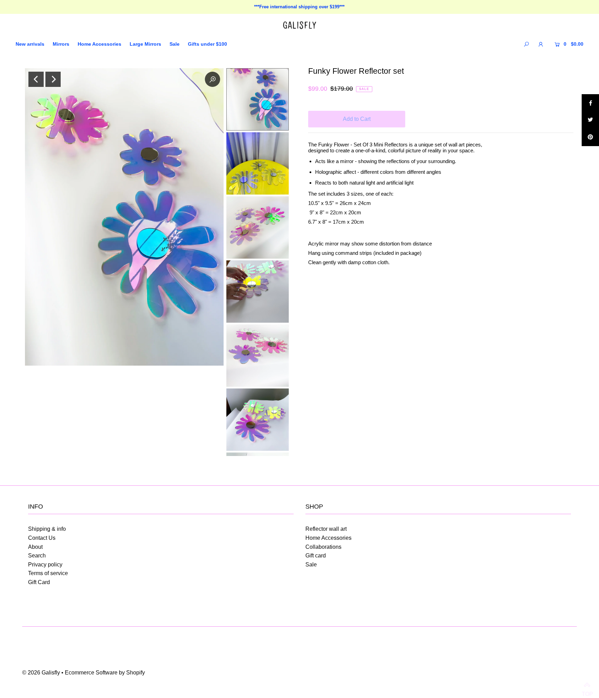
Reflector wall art (326, 529)
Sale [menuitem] (175, 44)
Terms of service (48, 573)
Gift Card (39, 582)
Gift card (315, 555)
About (35, 547)
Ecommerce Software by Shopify (105, 672)
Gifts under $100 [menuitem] (207, 44)
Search (37, 555)
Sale (311, 564)
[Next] (53, 79)
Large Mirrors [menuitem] (145, 44)
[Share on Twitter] (590, 120)
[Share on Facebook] (590, 102)
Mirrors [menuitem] (61, 44)
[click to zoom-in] (212, 79)
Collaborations (323, 547)
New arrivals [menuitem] (30, 44)
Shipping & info (47, 529)
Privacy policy (45, 564)
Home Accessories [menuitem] (99, 44)
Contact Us (41, 538)
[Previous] (36, 79)
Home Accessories (328, 538)
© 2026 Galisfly (41, 672)
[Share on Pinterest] (590, 137)
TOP (587, 686)
